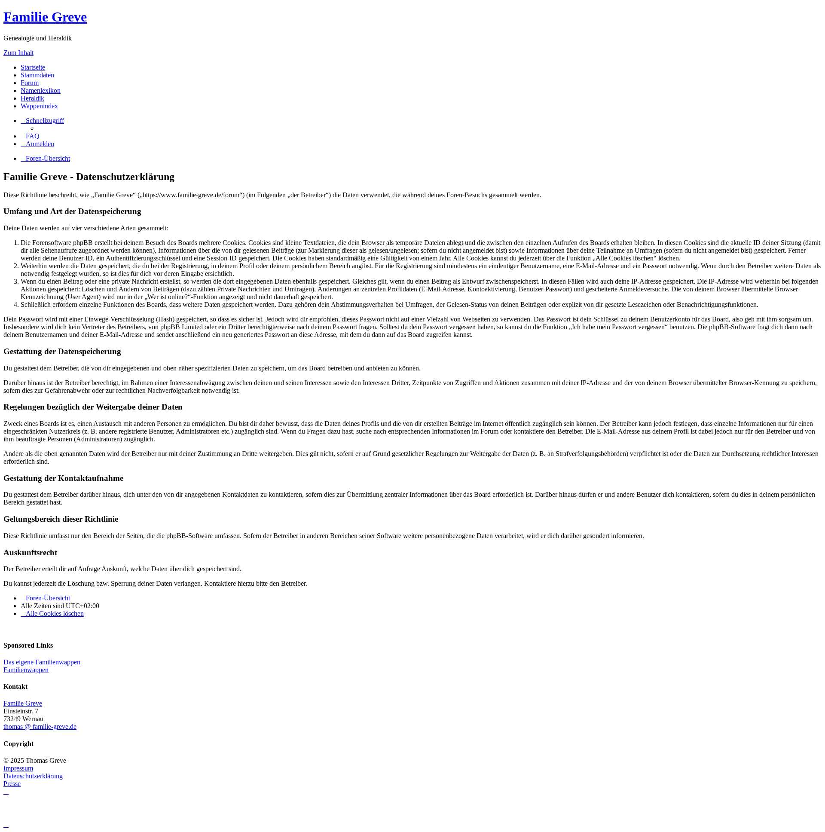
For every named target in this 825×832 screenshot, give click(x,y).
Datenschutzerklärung (33, 776)
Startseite (33, 67)
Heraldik (32, 98)
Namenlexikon (41, 90)
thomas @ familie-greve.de (39, 726)
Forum (30, 82)
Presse (12, 783)
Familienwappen (26, 669)
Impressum (18, 768)
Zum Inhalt (18, 52)
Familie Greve (45, 16)
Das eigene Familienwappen (41, 662)
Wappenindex (39, 106)
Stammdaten (37, 75)
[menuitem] (30, 136)
